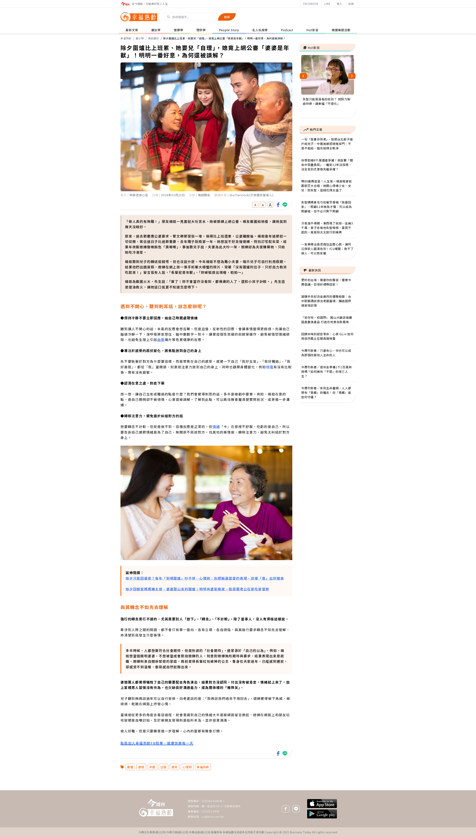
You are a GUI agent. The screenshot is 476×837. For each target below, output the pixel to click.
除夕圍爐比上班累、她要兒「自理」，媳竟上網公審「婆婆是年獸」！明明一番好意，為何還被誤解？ (224, 38)
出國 (163, 767)
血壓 (161, 339)
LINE (327, 4)
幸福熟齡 (125, 38)
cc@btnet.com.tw (213, 816)
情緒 (216, 426)
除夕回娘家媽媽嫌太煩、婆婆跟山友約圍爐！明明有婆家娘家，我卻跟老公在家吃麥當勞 (197, 588)
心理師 (187, 767)
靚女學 (140, 38)
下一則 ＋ (309, 790)
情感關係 (153, 38)
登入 (339, 4)
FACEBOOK (310, 4)
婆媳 (141, 767)
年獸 (152, 767)
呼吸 (270, 366)
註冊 (351, 4)
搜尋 (227, 17)
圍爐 (130, 767)
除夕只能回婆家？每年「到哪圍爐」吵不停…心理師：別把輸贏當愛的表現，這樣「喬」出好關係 (205, 578)
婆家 (174, 767)
